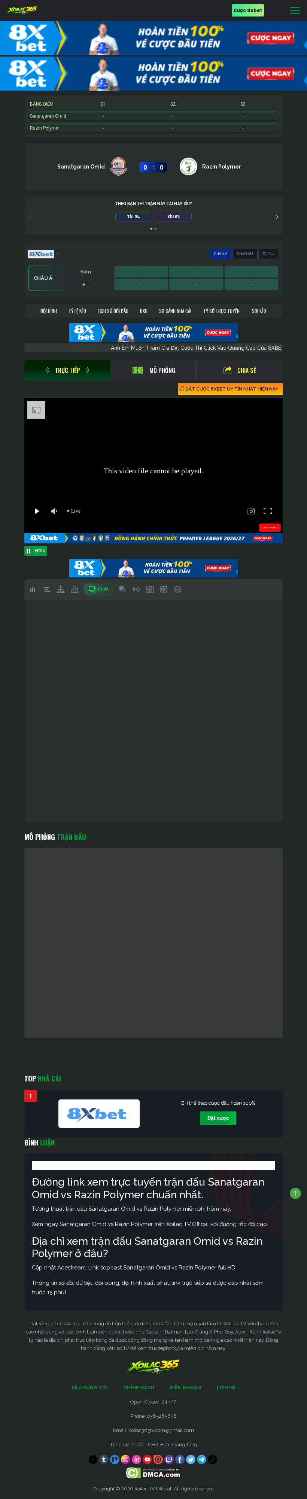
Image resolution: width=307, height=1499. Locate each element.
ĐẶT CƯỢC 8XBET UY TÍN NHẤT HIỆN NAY (231, 389)
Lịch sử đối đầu (113, 311)
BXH (144, 311)
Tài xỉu (268, 254)
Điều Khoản (185, 1387)
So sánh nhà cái (175, 311)
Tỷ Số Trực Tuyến (221, 311)
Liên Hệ (226, 1387)
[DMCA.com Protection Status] (154, 1472)
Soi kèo (259, 311)
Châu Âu (245, 254)
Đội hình (48, 311)
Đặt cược (218, 1118)
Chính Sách (139, 1387)
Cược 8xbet (248, 10)
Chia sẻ (246, 370)
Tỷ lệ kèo (77, 311)
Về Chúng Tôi (90, 1387)
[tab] (67, 370)
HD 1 (39, 550)
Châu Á (220, 254)
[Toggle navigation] (295, 11)
